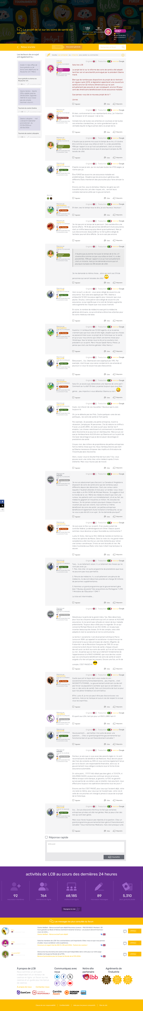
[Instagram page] (63, 983)
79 (124, 942)
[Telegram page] (57, 976)
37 (124, 930)
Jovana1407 (15, 953)
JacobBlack (61, 714)
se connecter (63, 55)
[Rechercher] (123, 47)
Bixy (12, 930)
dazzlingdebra (61, 205)
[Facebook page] (63, 976)
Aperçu (133, 931)
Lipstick (117, 26)
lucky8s (59, 475)
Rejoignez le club (69, 909)
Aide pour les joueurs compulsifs (84, 1005)
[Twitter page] (70, 976)
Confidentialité (64, 1005)
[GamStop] (83, 992)
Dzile (13, 942)
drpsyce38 (92, 34)
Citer (108, 104)
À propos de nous (24, 987)
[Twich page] (57, 983)
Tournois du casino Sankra (27, 108)
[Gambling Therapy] (71, 992)
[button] (103, 934)
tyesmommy (61, 524)
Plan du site (103, 1005)
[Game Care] (23, 992)
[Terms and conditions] (41, 992)
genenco (60, 111)
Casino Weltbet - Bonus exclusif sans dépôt (52, 934)
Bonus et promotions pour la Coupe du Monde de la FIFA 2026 (59, 956)
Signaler (77, 104)
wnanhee (60, 248)
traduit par (116, 61)
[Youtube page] (70, 983)
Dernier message (88, 32)
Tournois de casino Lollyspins (28, 133)
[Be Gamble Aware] (57, 992)
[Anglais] (95, 61)
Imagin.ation (61, 139)
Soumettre (116, 857)
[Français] (109, 61)
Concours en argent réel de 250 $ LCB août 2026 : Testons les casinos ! (62, 945)
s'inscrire (75, 55)
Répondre (119, 104)
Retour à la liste (28, 47)
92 (124, 954)
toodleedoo (61, 222)
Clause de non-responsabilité (45, 1005)
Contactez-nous (42, 987)
